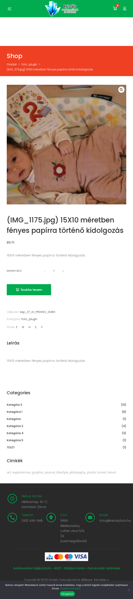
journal (50, 472)
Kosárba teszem (31, 290)
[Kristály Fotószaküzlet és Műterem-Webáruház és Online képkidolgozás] (62, 8)
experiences (21, 472)
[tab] (13, 343)
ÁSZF (57, 568)
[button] (121, 90)
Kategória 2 (15, 426)
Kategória (14, 419)
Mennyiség (14, 271)
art (9, 472)
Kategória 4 (15, 433)
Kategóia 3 (14, 405)
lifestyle (62, 472)
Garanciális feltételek (103, 568)
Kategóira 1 (14, 412)
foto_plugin (29, 319)
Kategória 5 (15, 440)
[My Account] (124, 8)
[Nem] (128, 590)
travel (101, 472)
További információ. (70, 588)
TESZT (11, 447)
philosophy (77, 472)
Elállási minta (74, 568)
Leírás (13, 343)
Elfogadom (67, 593)
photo (91, 472)
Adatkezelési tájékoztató (32, 568)
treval (111, 472)
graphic (37, 472)
